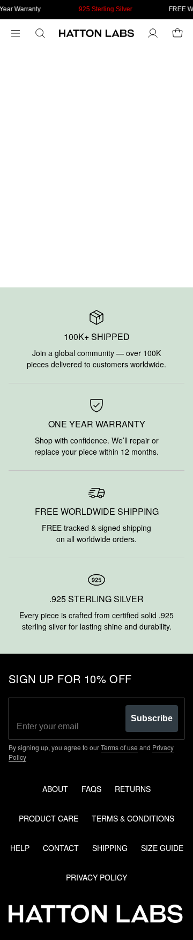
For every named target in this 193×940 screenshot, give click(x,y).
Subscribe (152, 718)
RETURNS (133, 788)
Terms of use (119, 747)
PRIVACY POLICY (96, 877)
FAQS (91, 788)
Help (19, 847)
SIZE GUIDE (162, 847)
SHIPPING (110, 847)
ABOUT (55, 788)
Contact (61, 847)
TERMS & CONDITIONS (133, 818)
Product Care (48, 818)
